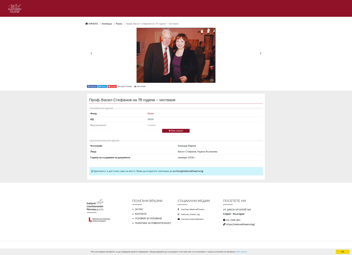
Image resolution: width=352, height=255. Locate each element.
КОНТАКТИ (141, 213)
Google (113, 86)
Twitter (103, 86)
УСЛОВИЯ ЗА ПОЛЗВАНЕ (148, 218)
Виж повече (177, 130)
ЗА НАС (139, 209)
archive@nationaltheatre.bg (188, 171)
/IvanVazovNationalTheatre (192, 209)
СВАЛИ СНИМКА (126, 86)
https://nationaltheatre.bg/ (240, 224)
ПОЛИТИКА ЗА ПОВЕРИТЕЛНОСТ (153, 223)
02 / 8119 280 (233, 220)
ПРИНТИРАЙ (140, 86)
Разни (151, 113)
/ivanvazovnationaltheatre (192, 219)
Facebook (93, 86)
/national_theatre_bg (190, 214)
